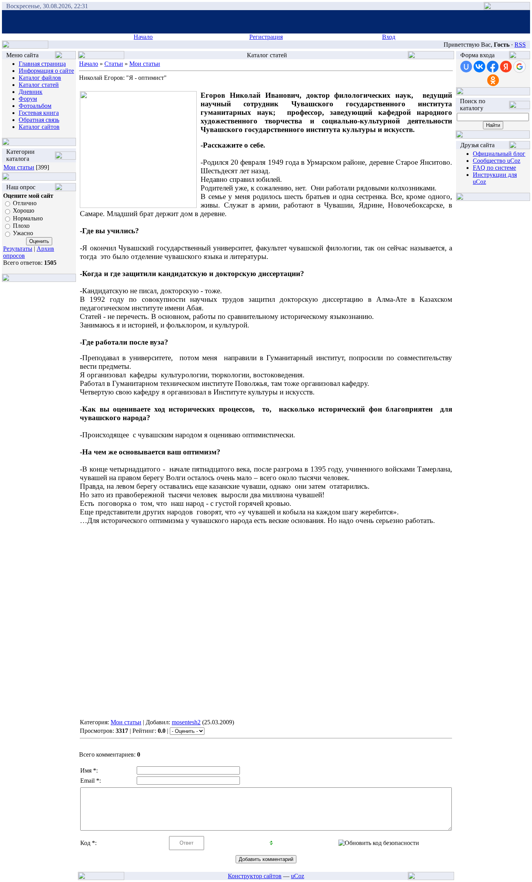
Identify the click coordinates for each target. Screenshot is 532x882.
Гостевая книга (39, 112)
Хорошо (23, 211)
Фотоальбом (35, 105)
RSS (520, 44)
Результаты (17, 248)
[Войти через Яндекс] (506, 66)
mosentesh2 (186, 722)
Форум (28, 98)
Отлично (25, 203)
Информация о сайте (46, 70)
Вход (388, 36)
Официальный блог (499, 153)
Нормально (28, 218)
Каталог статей (39, 84)
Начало (143, 36)
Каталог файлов (40, 77)
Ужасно (23, 233)
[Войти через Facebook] (493, 66)
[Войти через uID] (466, 66)
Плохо (21, 225)
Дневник (30, 91)
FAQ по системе (494, 167)
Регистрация (266, 36)
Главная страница (42, 63)
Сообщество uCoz (496, 160)
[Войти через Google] (519, 66)
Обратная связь (39, 119)
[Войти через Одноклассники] (493, 80)
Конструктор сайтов (255, 876)
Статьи (113, 63)
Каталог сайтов (39, 126)
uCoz (297, 876)
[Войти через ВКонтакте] (479, 66)
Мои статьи (19, 167)
